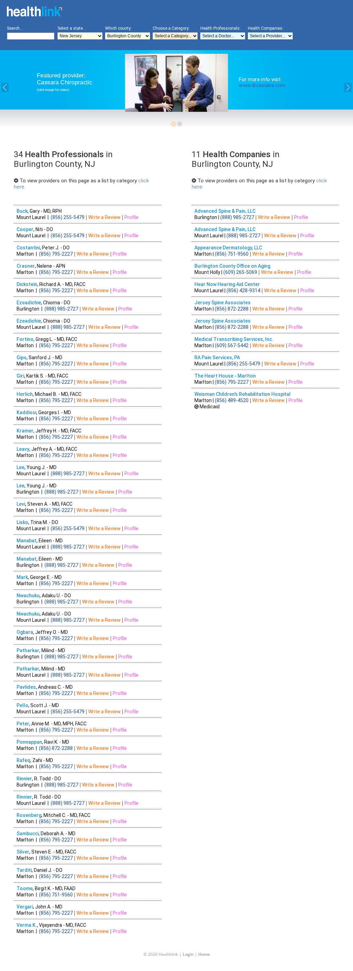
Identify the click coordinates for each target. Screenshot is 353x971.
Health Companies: (265, 28)
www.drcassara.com (262, 85)
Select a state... (72, 28)
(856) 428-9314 (243, 290)
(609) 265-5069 (240, 272)
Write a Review (274, 217)
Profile (301, 217)
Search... (15, 28)
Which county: (118, 28)
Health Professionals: (220, 28)
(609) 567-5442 (232, 345)
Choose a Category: (171, 28)
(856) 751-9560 (232, 254)
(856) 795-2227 (232, 382)
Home (204, 954)
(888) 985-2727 (237, 217)
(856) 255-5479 (243, 363)
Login (188, 954)
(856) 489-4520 (232, 400)
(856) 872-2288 (232, 309)
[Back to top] (170, 951)
